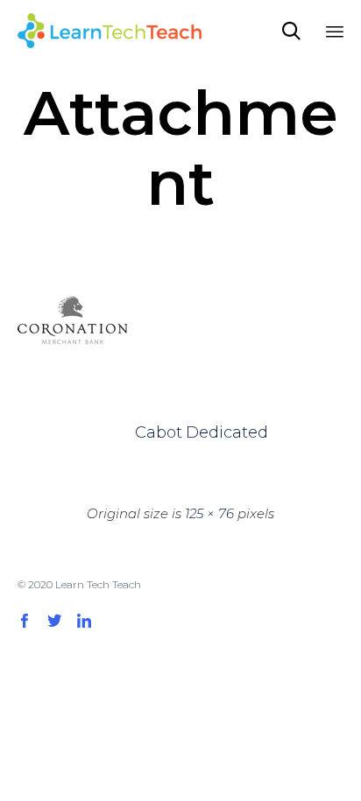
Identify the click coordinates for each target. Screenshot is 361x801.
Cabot (155, 432)
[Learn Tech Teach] (110, 30)
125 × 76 (209, 513)
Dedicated (206, 432)
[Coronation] (72, 351)
